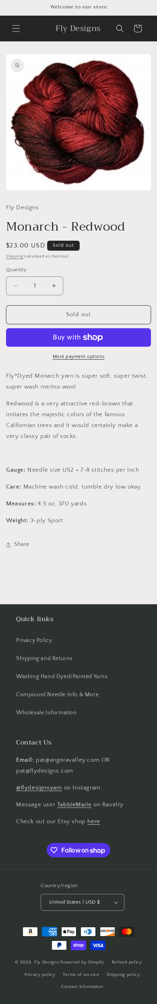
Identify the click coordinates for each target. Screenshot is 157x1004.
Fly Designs (47, 962)
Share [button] (21, 544)
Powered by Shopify (82, 962)
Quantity (16, 269)
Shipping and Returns (44, 658)
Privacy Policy (34, 640)
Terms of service (81, 974)
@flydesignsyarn (39, 787)
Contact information (82, 986)
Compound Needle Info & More (57, 694)
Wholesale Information (46, 713)
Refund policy (127, 962)
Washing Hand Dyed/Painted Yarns (62, 676)
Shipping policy (123, 974)
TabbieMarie (74, 804)
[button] (16, 28)
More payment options (79, 356)
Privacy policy (40, 974)
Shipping (14, 256)
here (93, 821)
